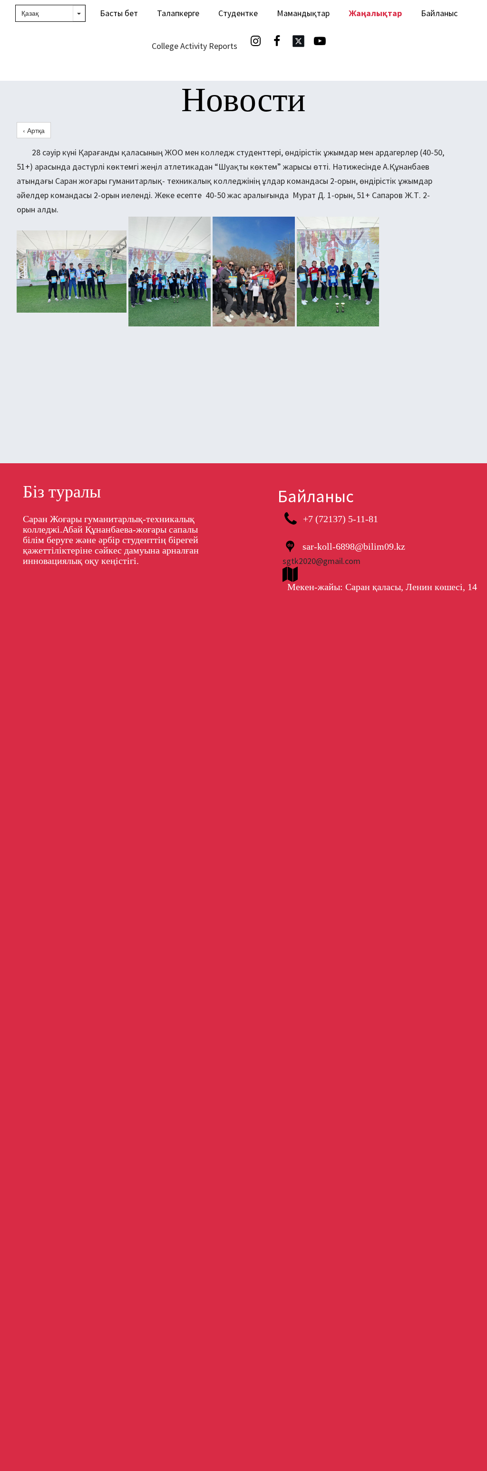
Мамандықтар (303, 13)
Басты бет (119, 13)
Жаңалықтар (375, 13)
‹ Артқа (34, 130)
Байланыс (439, 13)
